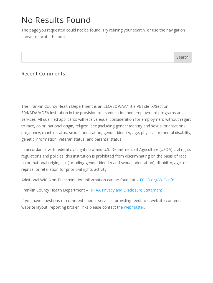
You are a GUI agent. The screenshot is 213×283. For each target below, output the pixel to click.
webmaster (134, 207)
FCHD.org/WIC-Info (157, 179)
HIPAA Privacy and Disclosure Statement (125, 190)
